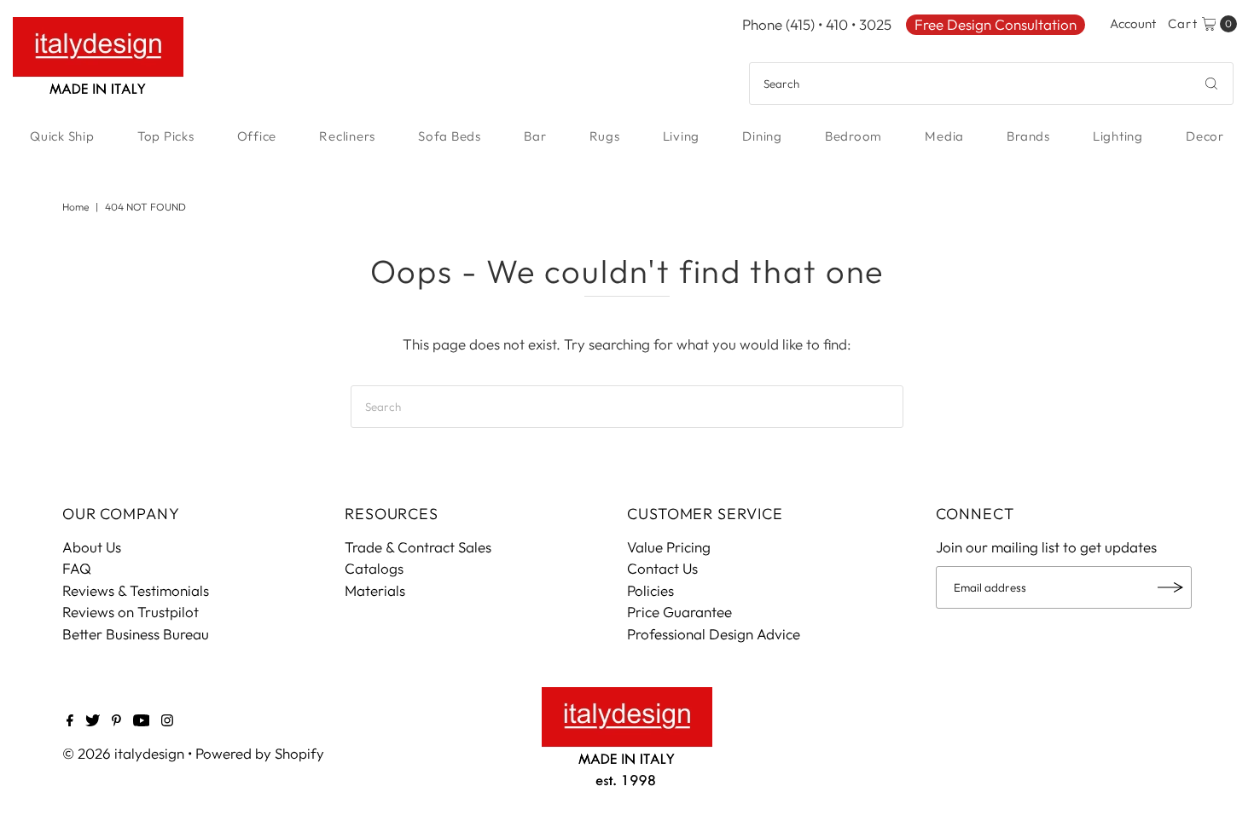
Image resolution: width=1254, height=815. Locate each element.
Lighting (1118, 136)
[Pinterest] (116, 721)
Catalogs (374, 568)
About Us (91, 547)
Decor (1205, 136)
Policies (650, 590)
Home (75, 206)
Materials (375, 590)
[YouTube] (141, 721)
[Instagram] (167, 721)
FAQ (76, 568)
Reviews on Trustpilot (130, 612)
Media (944, 136)
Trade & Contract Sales (418, 547)
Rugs (604, 136)
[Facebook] (70, 721)
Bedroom (853, 136)
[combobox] (991, 83)
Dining (762, 136)
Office (257, 136)
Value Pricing (669, 547)
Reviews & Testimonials (135, 590)
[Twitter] (92, 721)
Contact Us (662, 568)
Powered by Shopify (259, 753)
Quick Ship (62, 136)
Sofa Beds (449, 136)
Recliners (347, 136)
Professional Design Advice (713, 634)
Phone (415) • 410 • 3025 (816, 24)
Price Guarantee (679, 612)
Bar (535, 136)
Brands (1028, 136)
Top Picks (165, 136)
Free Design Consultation (995, 24)
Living (681, 136)
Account (1133, 23)
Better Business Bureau (135, 634)
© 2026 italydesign (123, 753)
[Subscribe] (1170, 587)
